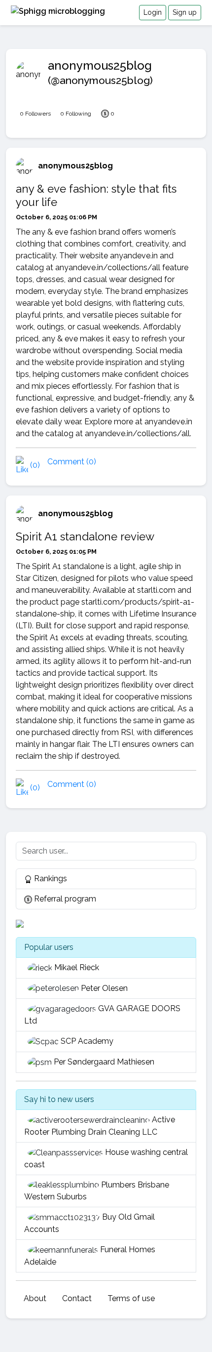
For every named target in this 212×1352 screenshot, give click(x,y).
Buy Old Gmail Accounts (89, 1223)
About (35, 1298)
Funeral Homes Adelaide (89, 1256)
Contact (77, 1298)
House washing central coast (106, 1158)
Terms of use (131, 1298)
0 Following (75, 113)
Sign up (185, 12)
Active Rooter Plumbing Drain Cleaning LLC (99, 1126)
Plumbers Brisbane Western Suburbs (96, 1191)
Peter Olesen (104, 988)
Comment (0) (71, 461)
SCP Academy (87, 1041)
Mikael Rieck (76, 967)
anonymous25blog (75, 165)
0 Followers (35, 113)
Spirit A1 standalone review (85, 536)
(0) (34, 465)
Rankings (49, 878)
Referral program (64, 898)
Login (152, 12)
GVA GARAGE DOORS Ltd (102, 1014)
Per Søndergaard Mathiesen (104, 1061)
